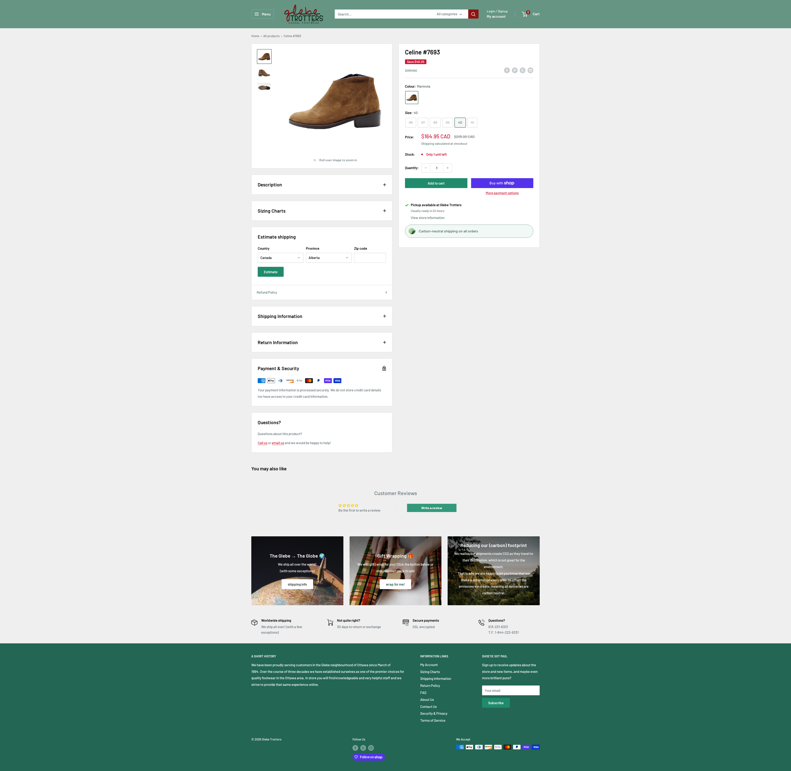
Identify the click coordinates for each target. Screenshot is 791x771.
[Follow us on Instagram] (371, 748)
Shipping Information (435, 678)
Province (312, 248)
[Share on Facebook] (507, 70)
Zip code (360, 248)
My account (496, 16)
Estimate (270, 272)
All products (271, 36)
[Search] (473, 14)
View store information (428, 217)
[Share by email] (530, 70)
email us (278, 443)
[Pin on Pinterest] (515, 70)
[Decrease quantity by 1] (425, 168)
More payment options (502, 193)
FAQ (423, 692)
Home (255, 36)
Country (263, 248)
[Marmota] (411, 97)
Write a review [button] (431, 508)
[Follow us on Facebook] (355, 748)
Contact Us (428, 706)
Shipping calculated (435, 143)
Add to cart (436, 183)
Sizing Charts (430, 672)
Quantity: (412, 168)
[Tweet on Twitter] (522, 70)
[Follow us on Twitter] (363, 748)
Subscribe (496, 703)
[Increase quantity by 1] (447, 168)
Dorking (411, 70)
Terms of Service (432, 720)
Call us (262, 443)
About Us (427, 699)
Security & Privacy (433, 713)
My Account (429, 665)
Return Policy (430, 685)
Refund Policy (267, 292)
